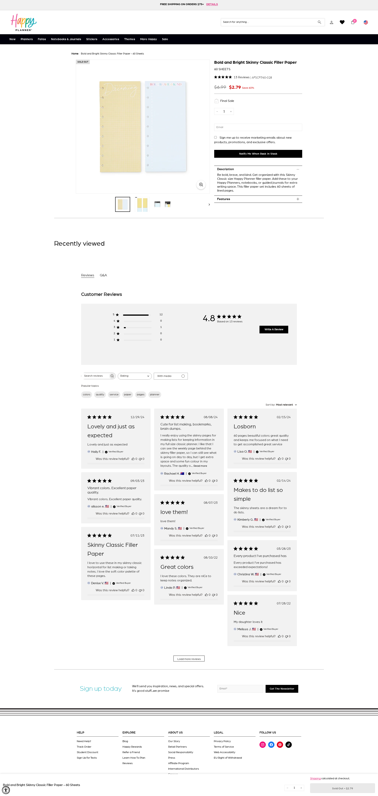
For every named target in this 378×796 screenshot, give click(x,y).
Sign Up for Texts (87, 757)
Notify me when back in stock (258, 153)
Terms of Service (224, 746)
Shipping (315, 778)
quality (100, 394)
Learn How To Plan (133, 757)
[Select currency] (366, 22)
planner (154, 394)
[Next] (207, 204)
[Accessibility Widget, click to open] (6, 790)
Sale (165, 39)
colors (86, 394)
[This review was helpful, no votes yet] (133, 459)
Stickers (91, 39)
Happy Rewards (132, 746)
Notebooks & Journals (66, 39)
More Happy (148, 39)
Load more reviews (189, 659)
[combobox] (135, 376)
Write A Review (274, 329)
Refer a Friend (131, 752)
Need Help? (84, 741)
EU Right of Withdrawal (228, 757)
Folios (42, 39)
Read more (200, 466)
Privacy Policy (222, 741)
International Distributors (183, 768)
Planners (27, 39)
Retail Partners (177, 746)
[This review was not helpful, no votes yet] (140, 459)
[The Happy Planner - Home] (23, 22)
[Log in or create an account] (331, 22)
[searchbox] (94, 376)
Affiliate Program (178, 763)
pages (141, 394)
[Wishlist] (342, 22)
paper (127, 394)
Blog (125, 741)
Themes (129, 39)
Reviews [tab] (87, 275)
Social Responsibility (180, 752)
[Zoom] (143, 126)
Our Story (174, 741)
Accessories (110, 39)
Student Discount (87, 752)
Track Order (84, 746)
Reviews (127, 763)
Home (74, 54)
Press (171, 757)
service (114, 394)
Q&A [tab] (103, 275)
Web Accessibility (224, 752)
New (12, 39)
